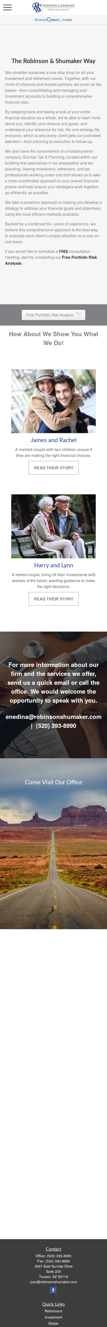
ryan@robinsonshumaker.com (53, 1281)
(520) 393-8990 (59, 1255)
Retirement (53, 1310)
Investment (53, 1317)
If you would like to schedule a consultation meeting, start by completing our (48, 254)
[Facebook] (53, 1290)
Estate (53, 1323)
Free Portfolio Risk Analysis (50, 315)
